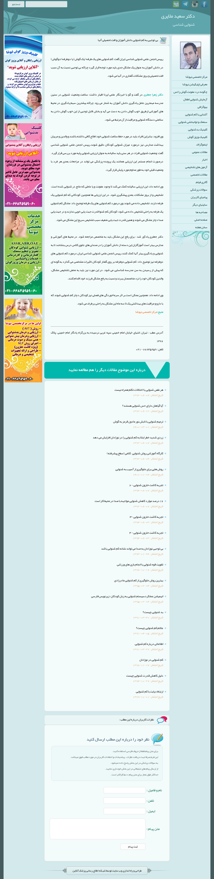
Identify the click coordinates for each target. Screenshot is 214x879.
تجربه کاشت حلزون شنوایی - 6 (146, 485)
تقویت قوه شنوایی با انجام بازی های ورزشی (140, 564)
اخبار (204, 159)
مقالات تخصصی (199, 174)
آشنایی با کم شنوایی (196, 114)
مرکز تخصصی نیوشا (196, 77)
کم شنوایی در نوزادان (151, 660)
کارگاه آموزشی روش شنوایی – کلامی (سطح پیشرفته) (135, 453)
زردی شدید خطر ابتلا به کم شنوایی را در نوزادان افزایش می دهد (128, 437)
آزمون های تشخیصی (196, 167)
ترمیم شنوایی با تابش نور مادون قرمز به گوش (138, 421)
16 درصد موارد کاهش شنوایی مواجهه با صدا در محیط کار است (129, 501)
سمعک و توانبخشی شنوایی (192, 122)
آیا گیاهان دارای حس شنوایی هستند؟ (142, 405)
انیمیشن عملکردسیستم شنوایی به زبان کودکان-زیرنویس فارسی (127, 596)
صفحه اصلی (200, 220)
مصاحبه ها (201, 212)
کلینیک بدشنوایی (197, 129)
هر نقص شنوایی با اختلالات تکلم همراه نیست (139, 390)
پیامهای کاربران (199, 197)
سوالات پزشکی (198, 189)
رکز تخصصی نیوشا (145, 312)
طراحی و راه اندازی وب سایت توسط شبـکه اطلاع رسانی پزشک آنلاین (107, 870)
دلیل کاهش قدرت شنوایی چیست (144, 675)
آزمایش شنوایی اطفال (195, 99)
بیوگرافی (202, 107)
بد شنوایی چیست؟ (153, 612)
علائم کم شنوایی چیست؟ (149, 628)
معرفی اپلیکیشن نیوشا (194, 84)
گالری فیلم (201, 182)
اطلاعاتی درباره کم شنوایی (149, 644)
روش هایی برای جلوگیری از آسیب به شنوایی (139, 469)
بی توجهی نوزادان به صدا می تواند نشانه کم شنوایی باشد (132, 548)
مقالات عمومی (199, 152)
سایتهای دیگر (199, 204)
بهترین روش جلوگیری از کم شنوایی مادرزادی (138, 580)
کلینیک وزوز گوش (197, 137)
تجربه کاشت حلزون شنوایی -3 (146, 517)
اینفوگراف (201, 144)
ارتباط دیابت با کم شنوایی (149, 691)
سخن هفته (201, 227)
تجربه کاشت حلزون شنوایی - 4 (146, 533)
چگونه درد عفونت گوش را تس (190, 92)
